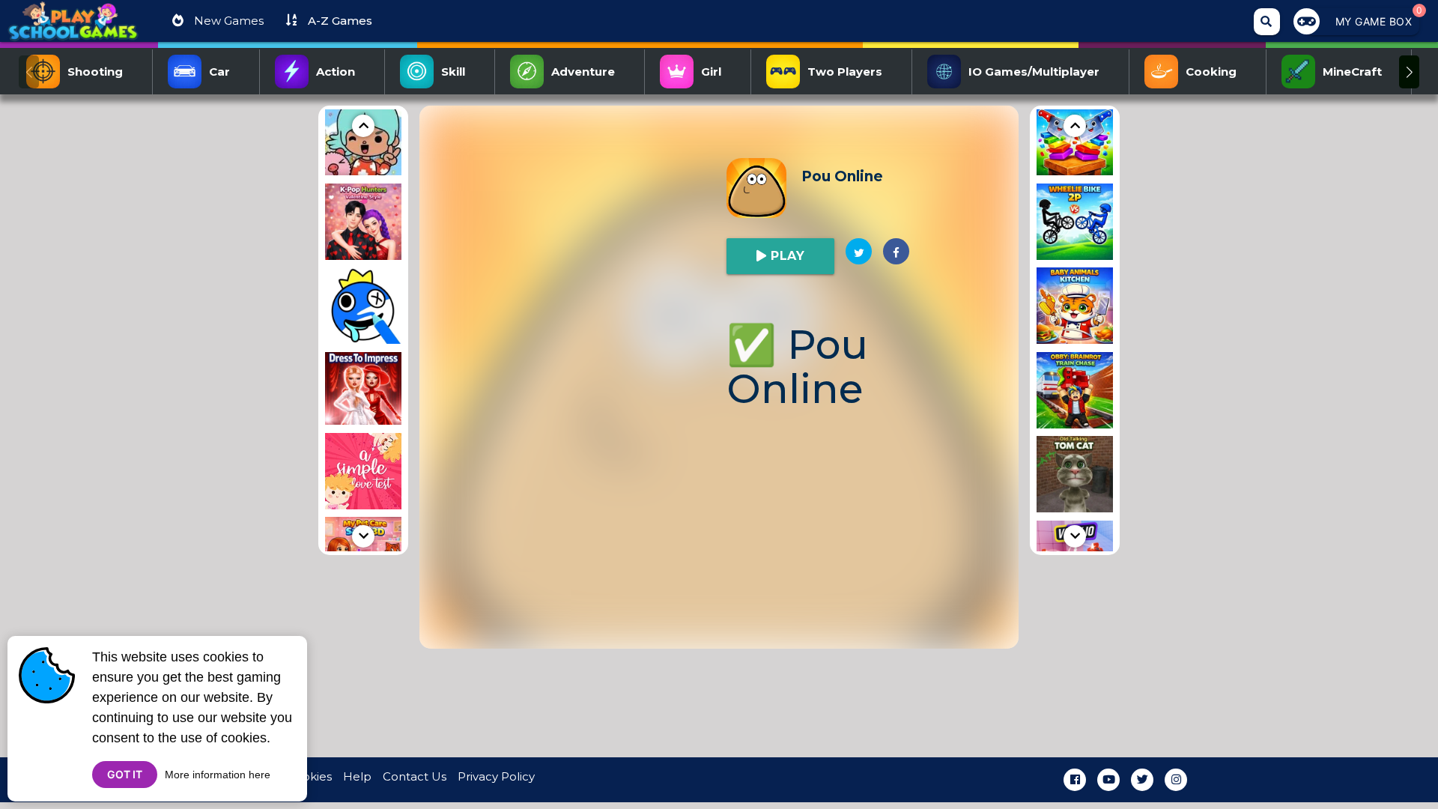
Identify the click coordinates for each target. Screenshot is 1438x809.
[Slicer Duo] (1075, 140)
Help (357, 776)
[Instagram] (1176, 780)
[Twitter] (1142, 780)
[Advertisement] (247, 330)
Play (786, 256)
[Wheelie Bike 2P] (1075, 224)
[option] (363, 140)
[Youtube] (1108, 780)
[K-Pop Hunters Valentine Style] (363, 224)
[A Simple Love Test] (363, 474)
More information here (217, 775)
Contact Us (414, 776)
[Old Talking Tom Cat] (1075, 477)
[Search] (1267, 21)
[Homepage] (73, 27)
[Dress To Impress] (363, 391)
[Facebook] (1075, 780)
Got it (124, 774)
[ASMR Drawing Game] (363, 308)
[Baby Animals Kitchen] (1075, 308)
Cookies (309, 776)
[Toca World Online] (363, 140)
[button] (1409, 71)
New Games (227, 20)
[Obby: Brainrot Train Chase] (1075, 393)
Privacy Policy (496, 776)
